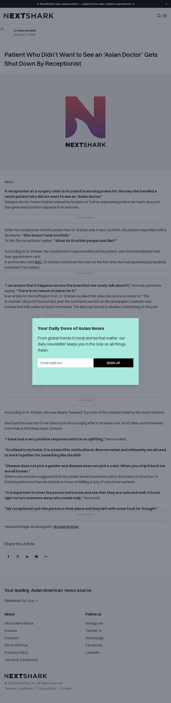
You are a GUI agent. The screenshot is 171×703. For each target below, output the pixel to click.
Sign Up (113, 363)
